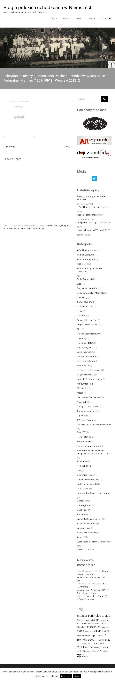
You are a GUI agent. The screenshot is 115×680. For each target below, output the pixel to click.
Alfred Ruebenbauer (86, 250)
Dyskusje (81, 315)
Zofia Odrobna (84, 549)
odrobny (98, 630)
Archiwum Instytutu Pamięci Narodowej (90, 270)
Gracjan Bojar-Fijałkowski (88, 334)
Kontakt (103, 18)
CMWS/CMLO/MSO (86, 302)
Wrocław (89, 647)
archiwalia (84, 616)
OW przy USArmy (85, 420)
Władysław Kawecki (86, 532)
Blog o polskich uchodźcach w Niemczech (48, 7)
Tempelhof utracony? (87, 222)
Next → (69, 146)
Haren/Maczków (85, 343)
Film (79, 329)
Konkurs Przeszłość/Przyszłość (92, 230)
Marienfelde (82, 388)
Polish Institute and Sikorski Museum (94, 424)
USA (79, 644)
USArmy (84, 644)
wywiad (98, 647)
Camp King (82, 297)
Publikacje (82, 461)
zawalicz (107, 647)
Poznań (89, 636)
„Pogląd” (66, 18)
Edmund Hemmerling (87, 320)
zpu (80, 655)
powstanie (81, 636)
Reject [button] (77, 676)
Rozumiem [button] (65, 676)
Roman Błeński (84, 466)
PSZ (98, 636)
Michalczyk (82, 627)
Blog (79, 284)
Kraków (96, 623)
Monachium (93, 626)
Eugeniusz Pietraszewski (88, 324)
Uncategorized (84, 505)
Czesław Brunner (85, 306)
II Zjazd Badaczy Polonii (88, 207)
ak (78, 615)
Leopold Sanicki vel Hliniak (89, 379)
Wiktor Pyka (82, 514)
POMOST (81, 432)
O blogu (53, 18)
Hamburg (81, 338)
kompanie (81, 623)
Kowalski (89, 623)
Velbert (90, 644)
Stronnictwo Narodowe (88, 479)
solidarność (88, 640)
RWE (79, 639)
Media (78, 18)
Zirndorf (81, 537)
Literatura (91, 18)
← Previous (9, 146)
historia (93, 620)
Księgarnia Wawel (85, 374)
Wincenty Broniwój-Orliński (89, 519)
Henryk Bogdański (85, 347)
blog (98, 616)
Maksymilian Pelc (85, 384)
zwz (86, 656)
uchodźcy (104, 639)
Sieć (79, 470)
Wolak (81, 647)
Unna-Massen (83, 510)
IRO (101, 620)
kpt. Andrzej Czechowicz (89, 370)
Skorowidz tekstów (86, 475)
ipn (97, 619)
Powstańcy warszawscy (88, 446)
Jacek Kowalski (84, 352)
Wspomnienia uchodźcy (88, 215)
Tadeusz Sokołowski (87, 484)
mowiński (105, 627)
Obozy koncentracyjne (87, 411)
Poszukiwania (83, 441)
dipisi (107, 615)
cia (103, 616)
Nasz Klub (82, 402)
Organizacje (82, 415)
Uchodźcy (82, 501)
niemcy (81, 630)
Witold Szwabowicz (86, 523)
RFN (103, 635)
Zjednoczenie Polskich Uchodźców (94, 542)
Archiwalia (82, 264)
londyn (102, 623)
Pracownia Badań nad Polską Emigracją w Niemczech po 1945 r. (93, 452)
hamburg (85, 620)
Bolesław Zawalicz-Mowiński (90, 293)
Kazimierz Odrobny (86, 361)
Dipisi (79, 311)
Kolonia (105, 620)
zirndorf (80, 651)
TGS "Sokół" (83, 488)
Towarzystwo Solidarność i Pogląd (93, 493)
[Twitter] (94, 179)
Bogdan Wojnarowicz (87, 288)
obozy (87, 631)
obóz (91, 631)
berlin (91, 615)
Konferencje (83, 365)
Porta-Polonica (84, 437)
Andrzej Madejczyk (86, 259)
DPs (78, 620)
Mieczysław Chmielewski (89, 397)
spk (96, 640)
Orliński (107, 631)
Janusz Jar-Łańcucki (86, 356)
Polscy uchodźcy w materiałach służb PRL (92, 198)
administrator (83, 577)
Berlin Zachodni (84, 279)
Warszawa (99, 643)
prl (94, 635)
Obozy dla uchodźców (87, 406)
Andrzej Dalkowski (85, 255)
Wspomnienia (83, 528)
